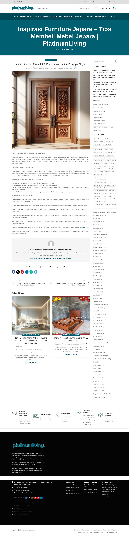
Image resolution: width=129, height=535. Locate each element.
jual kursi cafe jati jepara (100, 163)
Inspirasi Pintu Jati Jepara (71, 334)
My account (105, 497)
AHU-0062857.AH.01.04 (28, 464)
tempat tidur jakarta (99, 198)
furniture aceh (109, 141)
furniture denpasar (98, 147)
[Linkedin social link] (27, 272)
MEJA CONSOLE (98, 114)
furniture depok (110, 147)
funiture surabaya (109, 138)
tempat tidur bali (108, 196)
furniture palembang (110, 152)
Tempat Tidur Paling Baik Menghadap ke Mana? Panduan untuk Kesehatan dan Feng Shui (31, 340)
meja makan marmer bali (100, 188)
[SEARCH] (96, 8)
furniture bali (18, 267)
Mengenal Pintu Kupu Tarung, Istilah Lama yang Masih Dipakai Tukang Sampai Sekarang (105, 84)
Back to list (51, 283)
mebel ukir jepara (109, 171)
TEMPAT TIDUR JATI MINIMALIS (103, 127)
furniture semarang (99, 155)
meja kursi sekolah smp (100, 182)
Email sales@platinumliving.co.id (23, 493)
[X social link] (15, 2)
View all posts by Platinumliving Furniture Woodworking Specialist (51, 258)
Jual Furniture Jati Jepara (31, 334)
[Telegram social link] (35, 272)
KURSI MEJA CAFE (67, 49)
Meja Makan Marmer (99, 120)
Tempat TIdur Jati (71, 490)
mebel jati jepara (98, 171)
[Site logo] (23, 8)
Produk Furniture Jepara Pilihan (23, 506)
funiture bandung (98, 138)
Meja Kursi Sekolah (98, 117)
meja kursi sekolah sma (100, 179)
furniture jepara (31, 267)
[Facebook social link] (13, 2)
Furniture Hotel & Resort (91, 489)
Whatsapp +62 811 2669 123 (22, 490)
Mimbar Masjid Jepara (72, 487)
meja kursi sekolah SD (99, 177)
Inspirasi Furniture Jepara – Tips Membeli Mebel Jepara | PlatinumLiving (109, 489)
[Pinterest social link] (22, 2)
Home (57, 49)
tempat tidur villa (98, 207)
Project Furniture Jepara (109, 485)
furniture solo (109, 155)
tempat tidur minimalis (110, 204)
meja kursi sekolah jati (99, 174)
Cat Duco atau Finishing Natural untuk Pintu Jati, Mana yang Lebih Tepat (104, 71)
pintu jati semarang (109, 193)
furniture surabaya (110, 158)
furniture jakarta (98, 149)
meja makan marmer (109, 185)
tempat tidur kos (98, 204)
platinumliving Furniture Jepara (72, 344)
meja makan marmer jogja (100, 190)
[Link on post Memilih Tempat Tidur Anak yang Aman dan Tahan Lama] (71, 315)
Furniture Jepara (25, 453)
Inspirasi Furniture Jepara (21, 514)
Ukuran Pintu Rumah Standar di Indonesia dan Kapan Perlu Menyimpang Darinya (105, 90)
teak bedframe (97, 196)
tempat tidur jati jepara (100, 201)
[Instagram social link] (17, 2)
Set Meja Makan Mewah (73, 493)
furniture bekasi (107, 144)
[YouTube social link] (19, 2)
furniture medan (98, 152)
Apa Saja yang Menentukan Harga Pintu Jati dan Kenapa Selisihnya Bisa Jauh (104, 95)
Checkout (105, 494)
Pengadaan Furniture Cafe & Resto (24, 511)
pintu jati (111, 190)
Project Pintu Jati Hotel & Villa (91, 486)
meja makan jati (60, 267)
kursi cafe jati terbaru (109, 166)
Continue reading (31, 362)
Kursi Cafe (112, 163)
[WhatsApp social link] (31, 272)
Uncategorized (97, 130)
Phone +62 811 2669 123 (21, 487)
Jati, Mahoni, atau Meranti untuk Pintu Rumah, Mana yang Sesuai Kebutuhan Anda (104, 77)
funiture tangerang (99, 141)
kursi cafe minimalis (99, 169)
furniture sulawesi (98, 158)
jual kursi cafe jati (45, 267)
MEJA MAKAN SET (99, 124)
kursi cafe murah (110, 169)
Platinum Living (84, 227)
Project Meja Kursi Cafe (91, 492)
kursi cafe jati (97, 166)
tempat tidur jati (111, 198)
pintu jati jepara (98, 193)
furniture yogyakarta (99, 160)
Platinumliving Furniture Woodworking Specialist (49, 68)
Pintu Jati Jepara (18, 509)
